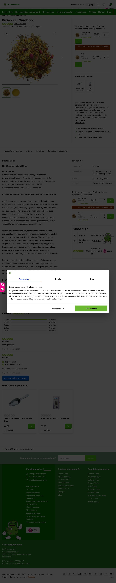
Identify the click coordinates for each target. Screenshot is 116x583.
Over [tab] (92, 279)
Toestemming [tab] (24, 279)
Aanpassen (56, 308)
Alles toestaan (91, 308)
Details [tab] (58, 279)
